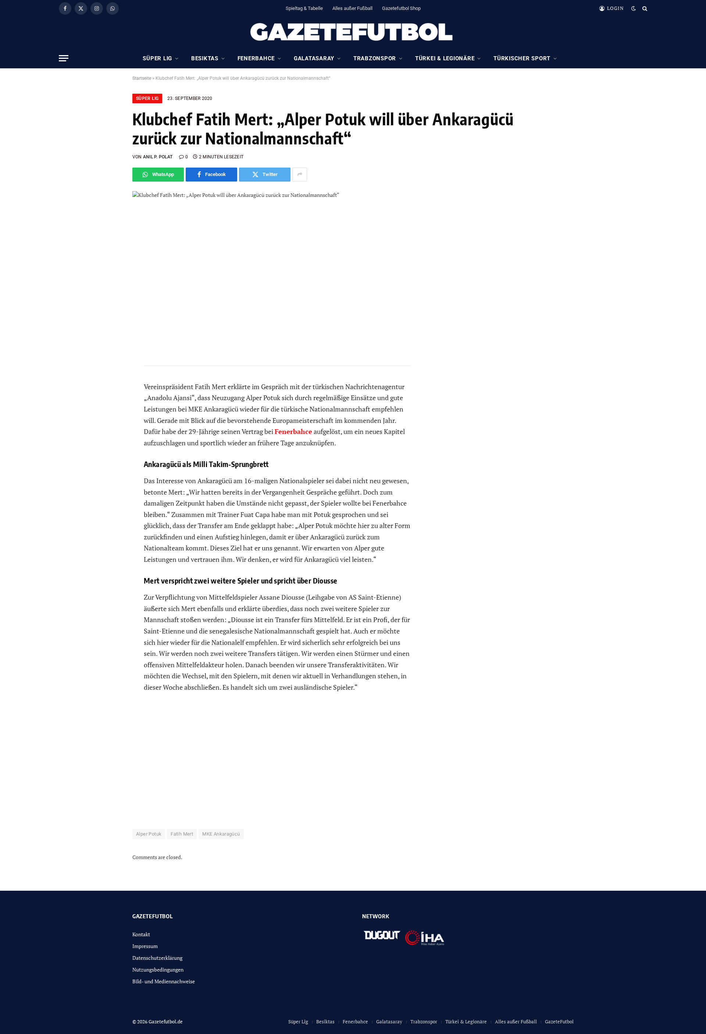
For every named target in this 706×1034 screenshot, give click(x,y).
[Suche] (644, 8)
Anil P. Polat (157, 156)
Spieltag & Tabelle (304, 8)
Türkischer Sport (521, 58)
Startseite (141, 78)
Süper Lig (157, 58)
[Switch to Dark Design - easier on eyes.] (634, 8)
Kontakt (141, 934)
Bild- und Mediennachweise (163, 981)
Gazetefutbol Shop (401, 8)
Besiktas (204, 58)
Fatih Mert (182, 834)
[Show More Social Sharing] (299, 175)
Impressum (145, 946)
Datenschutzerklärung (157, 957)
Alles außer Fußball (352, 8)
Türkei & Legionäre (445, 58)
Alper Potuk (148, 834)
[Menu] (63, 58)
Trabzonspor (374, 58)
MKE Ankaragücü (221, 834)
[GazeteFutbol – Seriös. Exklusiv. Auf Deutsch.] (353, 32)
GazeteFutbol (559, 1021)
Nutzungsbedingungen (157, 969)
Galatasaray (314, 58)
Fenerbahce (256, 58)
